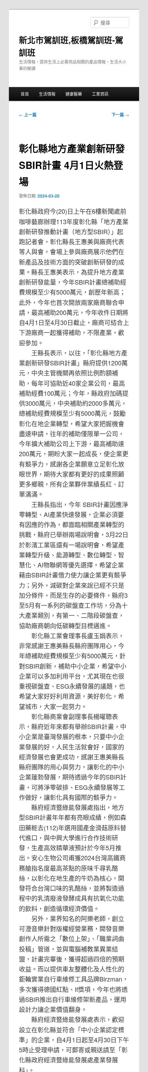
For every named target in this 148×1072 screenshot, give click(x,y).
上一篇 (27, 115)
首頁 (25, 94)
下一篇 (120, 115)
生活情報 (47, 94)
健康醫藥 (73, 94)
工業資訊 (100, 94)
